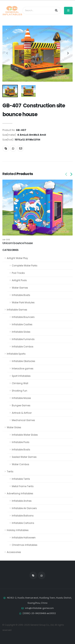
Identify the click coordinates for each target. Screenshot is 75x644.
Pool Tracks (18, 273)
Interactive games (22, 368)
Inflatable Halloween (24, 537)
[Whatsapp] (13, 148)
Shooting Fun (19, 390)
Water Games (20, 287)
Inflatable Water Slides (25, 434)
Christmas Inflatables (24, 545)
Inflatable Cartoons (23, 523)
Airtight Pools (19, 280)
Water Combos (20, 464)
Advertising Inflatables (20, 493)
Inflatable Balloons (23, 515)
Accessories (14, 552)
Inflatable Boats (21, 295)
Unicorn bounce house (17, 243)
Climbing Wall (20, 383)
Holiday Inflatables (18, 530)
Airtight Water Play (17, 258)
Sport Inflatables (21, 376)
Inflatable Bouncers (23, 317)
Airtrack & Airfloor (22, 412)
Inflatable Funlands (23, 339)
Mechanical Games (23, 420)
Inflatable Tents (21, 479)
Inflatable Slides (21, 331)
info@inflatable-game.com (39, 608)
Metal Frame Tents (23, 486)
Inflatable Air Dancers (24, 508)
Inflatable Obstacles (23, 361)
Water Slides (14, 427)
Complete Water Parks (24, 265)
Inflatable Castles (22, 324)
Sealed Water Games (24, 457)
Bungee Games (21, 405)
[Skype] (5, 148)
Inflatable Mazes (21, 398)
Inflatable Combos (22, 346)
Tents (10, 471)
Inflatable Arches (22, 501)
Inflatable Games (17, 309)
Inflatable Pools (20, 442)
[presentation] (7, 53)
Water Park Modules (23, 302)
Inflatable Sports (16, 353)
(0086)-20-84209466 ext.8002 (39, 613)
